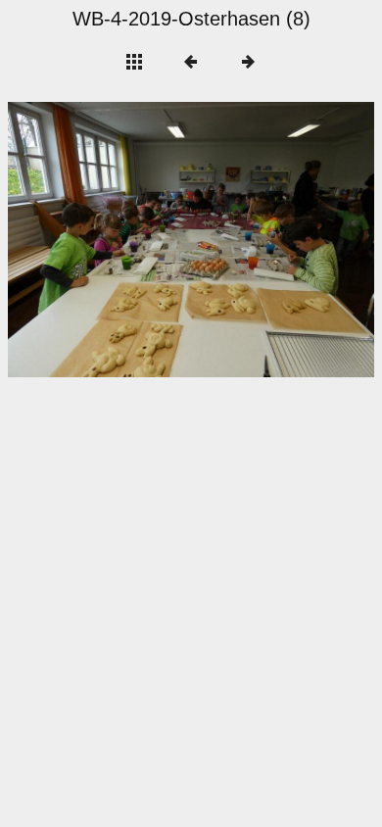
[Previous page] (81, 239)
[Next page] (264, 239)
